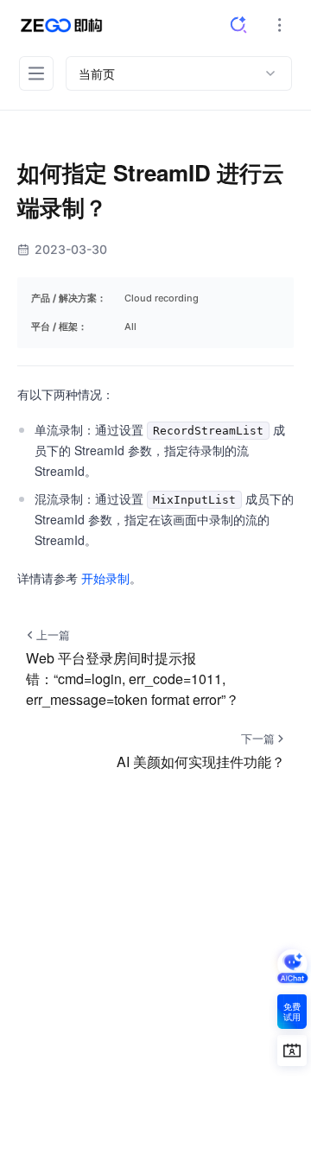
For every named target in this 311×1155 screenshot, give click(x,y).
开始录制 (105, 578)
